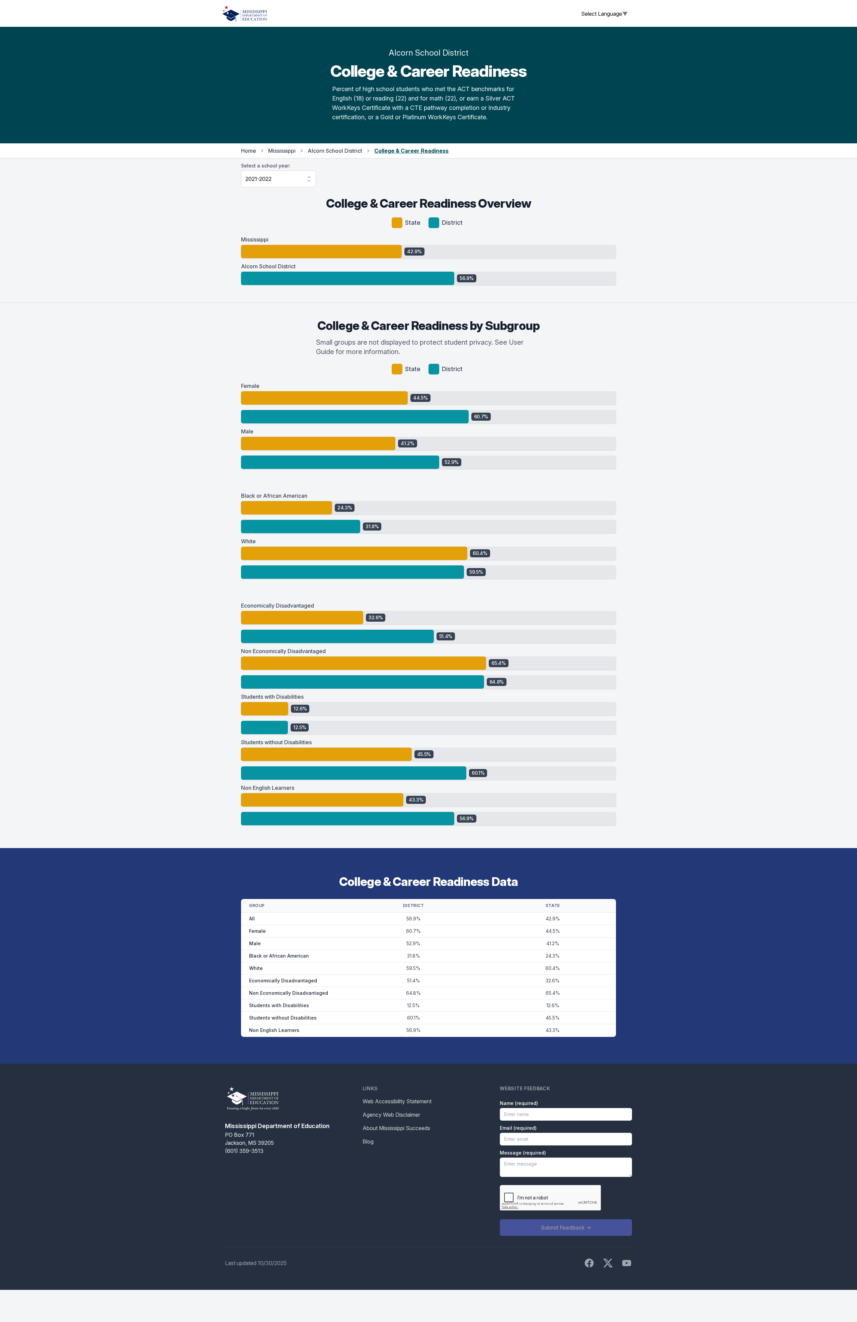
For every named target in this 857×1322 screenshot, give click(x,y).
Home (248, 150)
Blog (368, 1141)
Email (518, 1128)
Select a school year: (265, 165)
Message (523, 1153)
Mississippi (282, 150)
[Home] (244, 13)
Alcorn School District (335, 150)
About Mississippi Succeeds (396, 1128)
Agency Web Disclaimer (391, 1114)
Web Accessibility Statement (397, 1101)
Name (519, 1103)
